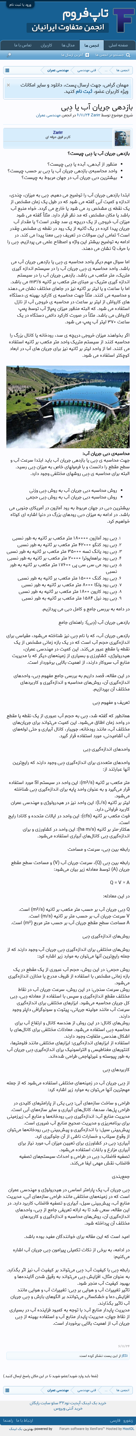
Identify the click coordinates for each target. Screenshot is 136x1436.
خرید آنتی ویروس (68, 1408)
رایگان (35, 1403)
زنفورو (128, 1420)
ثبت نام (84, 91)
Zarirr (95, 115)
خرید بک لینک (94, 1403)
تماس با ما (22, 45)
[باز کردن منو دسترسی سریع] (7, 70)
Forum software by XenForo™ (82, 1429)
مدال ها (68, 45)
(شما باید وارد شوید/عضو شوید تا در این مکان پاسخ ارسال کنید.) (50, 1376)
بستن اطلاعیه (8, 85)
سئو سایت (49, 1403)
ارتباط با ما (24, 1420)
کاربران (46, 45)
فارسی (115, 1420)
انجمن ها (91, 45)
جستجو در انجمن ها (110, 55)
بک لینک (15, 1429)
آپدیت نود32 (70, 1403)
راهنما (8, 1420)
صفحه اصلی (118, 45)
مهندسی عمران (48, 115)
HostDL (128, 1429)
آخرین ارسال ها (72, 55)
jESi (125, 1356)
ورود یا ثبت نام (20, 5)
